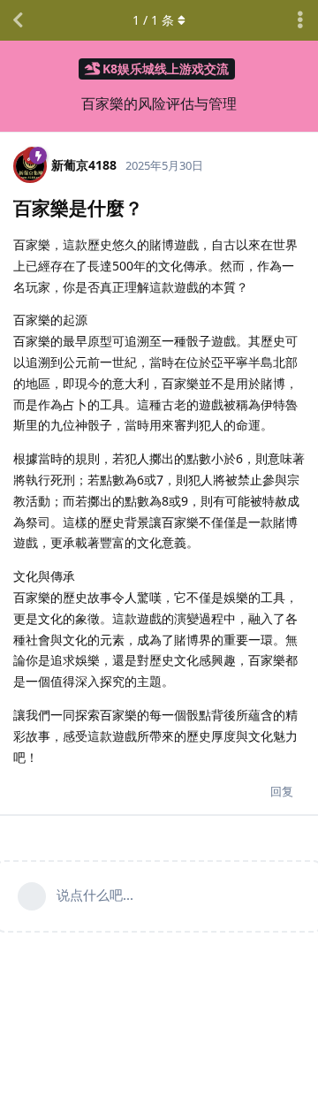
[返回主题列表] (17, 20)
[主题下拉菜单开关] (300, 20)
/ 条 (153, 19)
